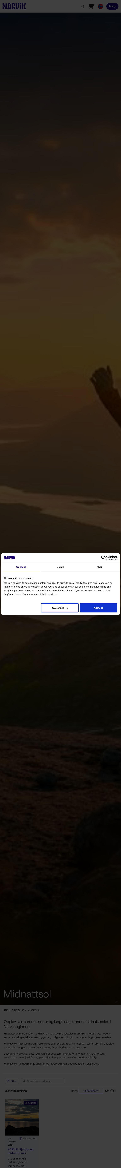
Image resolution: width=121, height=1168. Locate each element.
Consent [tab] (21, 566)
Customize (58, 608)
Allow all (98, 608)
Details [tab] (60, 566)
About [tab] (100, 566)
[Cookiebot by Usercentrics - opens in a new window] (103, 557)
